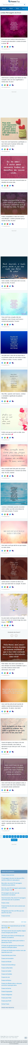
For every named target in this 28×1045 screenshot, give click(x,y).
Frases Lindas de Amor (7, 875)
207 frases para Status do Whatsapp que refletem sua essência (12, 936)
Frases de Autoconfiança (8, 965)
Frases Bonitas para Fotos (8, 955)
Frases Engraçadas (6, 991)
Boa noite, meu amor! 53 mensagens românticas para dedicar (11, 884)
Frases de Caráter (6, 971)
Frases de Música (6, 980)
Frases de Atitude (6, 961)
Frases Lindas (5, 903)
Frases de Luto (5, 977)
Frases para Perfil (6, 1001)
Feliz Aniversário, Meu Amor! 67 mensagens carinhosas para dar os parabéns (13, 898)
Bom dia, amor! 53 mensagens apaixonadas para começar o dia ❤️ (13, 889)
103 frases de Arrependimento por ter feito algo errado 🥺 (13, 926)
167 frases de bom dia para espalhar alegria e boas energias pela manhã (13, 931)
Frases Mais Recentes (7, 1007)
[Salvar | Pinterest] (7, 47)
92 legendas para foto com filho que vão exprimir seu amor (12, 911)
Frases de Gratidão (6, 974)
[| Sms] (12, 47)
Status (17, 8)
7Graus (15, 1037)
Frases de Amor (5, 916)
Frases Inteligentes (6, 994)
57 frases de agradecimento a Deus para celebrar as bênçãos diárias (12, 946)
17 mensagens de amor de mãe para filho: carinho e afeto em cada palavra (12, 879)
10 (26, 836)
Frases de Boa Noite (7, 968)
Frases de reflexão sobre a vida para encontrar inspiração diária (11, 984)
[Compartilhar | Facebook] (2, 47)
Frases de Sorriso (6, 988)
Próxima (14, 839)
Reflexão (4, 8)
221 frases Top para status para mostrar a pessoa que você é (12, 941)
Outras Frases (5, 1004)
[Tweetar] (10, 47)
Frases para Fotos (6, 998)
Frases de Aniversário (7, 958)
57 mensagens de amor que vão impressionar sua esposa (10, 894)
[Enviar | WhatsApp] (5, 47)
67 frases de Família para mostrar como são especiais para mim (13, 951)
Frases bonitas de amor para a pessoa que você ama (13, 906)
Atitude (11, 8)
